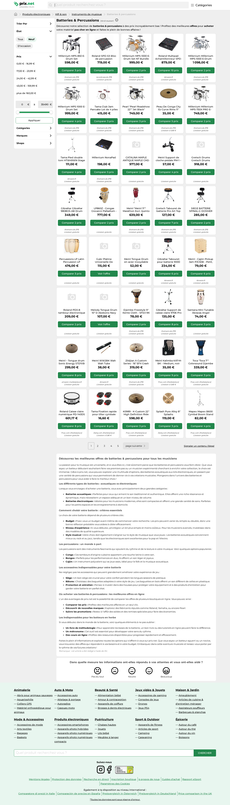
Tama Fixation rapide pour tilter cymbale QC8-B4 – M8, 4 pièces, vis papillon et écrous (104, 413)
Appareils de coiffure (110, 703)
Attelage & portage (69, 699)
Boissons (184, 737)
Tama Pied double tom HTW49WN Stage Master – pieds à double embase (71, 159)
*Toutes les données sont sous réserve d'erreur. (115, 799)
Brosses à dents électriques (114, 707)
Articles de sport (148, 728)
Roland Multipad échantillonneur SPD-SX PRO (168, 57)
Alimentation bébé (109, 695)
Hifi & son (61, 14)
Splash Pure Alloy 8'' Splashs (168, 413)
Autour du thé (187, 728)
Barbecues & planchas (192, 712)
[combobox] (121, 5)
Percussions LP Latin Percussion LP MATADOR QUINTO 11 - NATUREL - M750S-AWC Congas (71, 260)
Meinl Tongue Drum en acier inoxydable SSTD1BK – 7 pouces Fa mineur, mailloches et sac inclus (136, 260)
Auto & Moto (63, 690)
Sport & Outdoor (147, 719)
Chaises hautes (107, 724)
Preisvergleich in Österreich (120, 793)
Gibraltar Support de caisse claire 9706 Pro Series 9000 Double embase (169, 311)
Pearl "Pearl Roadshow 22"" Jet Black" (136, 108)
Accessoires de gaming (152, 695)
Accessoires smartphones (73, 724)
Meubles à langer (108, 737)
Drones (142, 703)
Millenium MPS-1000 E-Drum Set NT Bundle (136, 57)
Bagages (22, 733)
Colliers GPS (24, 703)
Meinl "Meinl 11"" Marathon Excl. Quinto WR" (136, 210)
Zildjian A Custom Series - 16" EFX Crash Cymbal (136, 362)
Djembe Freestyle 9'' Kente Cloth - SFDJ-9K (136, 311)
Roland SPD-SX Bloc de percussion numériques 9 (104, 57)
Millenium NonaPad (104, 157)
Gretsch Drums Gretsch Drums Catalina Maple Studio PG (201, 159)
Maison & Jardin (187, 690)
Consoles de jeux (148, 699)
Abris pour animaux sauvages (35, 695)
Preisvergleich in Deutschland (157, 793)
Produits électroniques (36, 14)
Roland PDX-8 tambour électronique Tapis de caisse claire (71, 311)
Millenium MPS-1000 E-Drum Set (71, 108)
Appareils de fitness (150, 724)
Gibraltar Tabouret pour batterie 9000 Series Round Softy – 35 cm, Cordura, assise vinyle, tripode (168, 260)
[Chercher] (50, 5)
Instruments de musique (87, 14)
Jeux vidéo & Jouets (150, 690)
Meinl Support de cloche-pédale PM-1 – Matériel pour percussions (168, 159)
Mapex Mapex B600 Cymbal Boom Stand (200, 413)
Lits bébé (103, 733)
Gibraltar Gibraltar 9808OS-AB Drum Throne (72, 210)
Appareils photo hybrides (72, 728)
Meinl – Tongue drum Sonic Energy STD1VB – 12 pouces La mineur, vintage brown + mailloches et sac (71, 362)
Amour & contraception (112, 699)
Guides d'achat (171, 779)
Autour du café (187, 724)
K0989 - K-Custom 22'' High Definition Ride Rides (136, 413)
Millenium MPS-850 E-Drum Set (71, 57)
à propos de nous (149, 779)
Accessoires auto (67, 695)
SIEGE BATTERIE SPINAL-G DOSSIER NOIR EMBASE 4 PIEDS (201, 210)
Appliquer (34, 120)
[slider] (18, 112)
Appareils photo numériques (74, 733)
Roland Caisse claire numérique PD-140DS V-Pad (72, 413)
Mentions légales (39, 779)
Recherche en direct (96, 779)
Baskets (22, 737)
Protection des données (66, 779)
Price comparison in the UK (195, 793)
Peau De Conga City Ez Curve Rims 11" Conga (168, 108)
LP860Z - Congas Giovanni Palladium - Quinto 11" (104, 210)
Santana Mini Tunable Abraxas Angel (201, 311)
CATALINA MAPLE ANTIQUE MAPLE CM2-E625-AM (136, 159)
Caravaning (145, 737)
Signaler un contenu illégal (199, 446)
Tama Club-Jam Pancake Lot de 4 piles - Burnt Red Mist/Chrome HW (104, 108)
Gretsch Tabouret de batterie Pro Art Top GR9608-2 (168, 210)
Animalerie (22, 690)
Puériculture (104, 719)
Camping (144, 733)
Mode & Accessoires (29, 719)
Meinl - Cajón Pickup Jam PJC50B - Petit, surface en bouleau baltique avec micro (200, 260)
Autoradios (63, 703)
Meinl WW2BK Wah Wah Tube (104, 362)
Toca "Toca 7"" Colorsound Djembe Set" (200, 362)
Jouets (102, 728)
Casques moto (66, 707)
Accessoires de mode (30, 724)
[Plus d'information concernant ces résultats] (116, 19)
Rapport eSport (191, 779)
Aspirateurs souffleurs (192, 707)
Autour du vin (187, 733)
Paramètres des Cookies (115, 783)
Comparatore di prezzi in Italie (36, 793)
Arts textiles (24, 728)
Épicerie (182, 719)
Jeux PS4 (143, 707)
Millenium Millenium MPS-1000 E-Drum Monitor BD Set (200, 57)
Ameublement (187, 695)
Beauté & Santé (106, 690)
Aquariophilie (25, 699)
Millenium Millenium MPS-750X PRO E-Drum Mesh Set (200, 108)
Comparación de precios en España (78, 793)
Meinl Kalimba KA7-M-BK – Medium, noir (168, 362)
